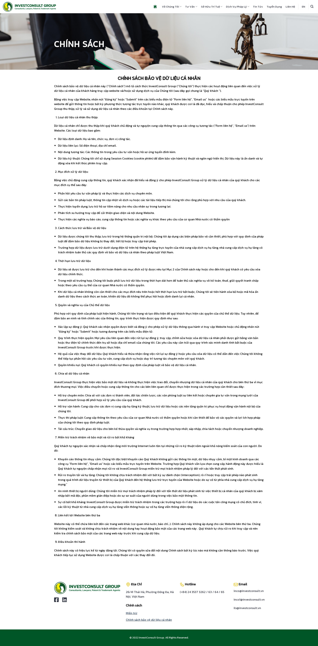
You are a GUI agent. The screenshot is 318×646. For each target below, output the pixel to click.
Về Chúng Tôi (170, 6)
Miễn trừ (131, 613)
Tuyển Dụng (274, 6)
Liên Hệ (290, 6)
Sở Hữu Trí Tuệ (210, 6)
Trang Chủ (155, 6)
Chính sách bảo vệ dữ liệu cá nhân (149, 619)
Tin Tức (258, 6)
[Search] (311, 6)
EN (303, 6)
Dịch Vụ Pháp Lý (236, 6)
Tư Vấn (190, 6)
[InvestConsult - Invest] (29, 7)
